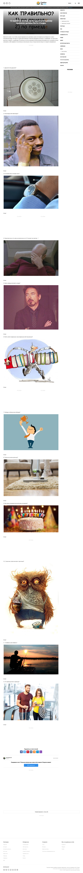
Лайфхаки (62, 46)
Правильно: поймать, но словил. (11, 679)
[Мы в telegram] (7, 3)
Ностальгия (63, 56)
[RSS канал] (17, 870)
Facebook (63, 844)
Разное (62, 65)
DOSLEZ (6, 867)
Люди (61, 37)
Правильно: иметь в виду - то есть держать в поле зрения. (18, 334)
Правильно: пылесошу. (9, 501)
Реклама (44, 846)
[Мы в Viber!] (15, 870)
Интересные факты (65, 43)
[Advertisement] (31, 55)
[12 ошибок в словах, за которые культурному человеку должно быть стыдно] (40, 752)
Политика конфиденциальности (48, 851)
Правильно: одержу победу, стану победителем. (15, 455)
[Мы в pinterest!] (13, 870)
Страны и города (64, 31)
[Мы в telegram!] (6, 870)
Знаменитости (64, 34)
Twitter (63, 849)
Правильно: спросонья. (9, 640)
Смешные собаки (66, 23)
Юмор (61, 40)
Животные (62, 18)
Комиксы (62, 54)
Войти (69, 3)
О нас (43, 844)
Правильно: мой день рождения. (11, 537)
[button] (21, 752)
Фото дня (62, 15)
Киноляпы (64, 51)
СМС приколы (63, 13)
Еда (61, 28)
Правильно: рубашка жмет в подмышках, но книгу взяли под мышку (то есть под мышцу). (26, 387)
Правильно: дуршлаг (8, 111)
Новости (62, 10)
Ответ (4, 110)
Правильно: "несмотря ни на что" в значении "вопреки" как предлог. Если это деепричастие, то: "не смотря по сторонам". (30, 280)
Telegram (63, 846)
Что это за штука (64, 59)
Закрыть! (70, 7)
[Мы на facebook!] (4, 3)
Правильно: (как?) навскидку (10, 171)
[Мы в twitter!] (8, 870)
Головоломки (25, 844)
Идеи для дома (64, 62)
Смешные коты (65, 21)
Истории (5, 846)
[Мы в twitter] (9, 3)
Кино (61, 48)
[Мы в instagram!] (10, 870)
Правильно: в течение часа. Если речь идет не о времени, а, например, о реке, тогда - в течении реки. (28, 213)
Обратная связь (45, 849)
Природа (62, 26)
